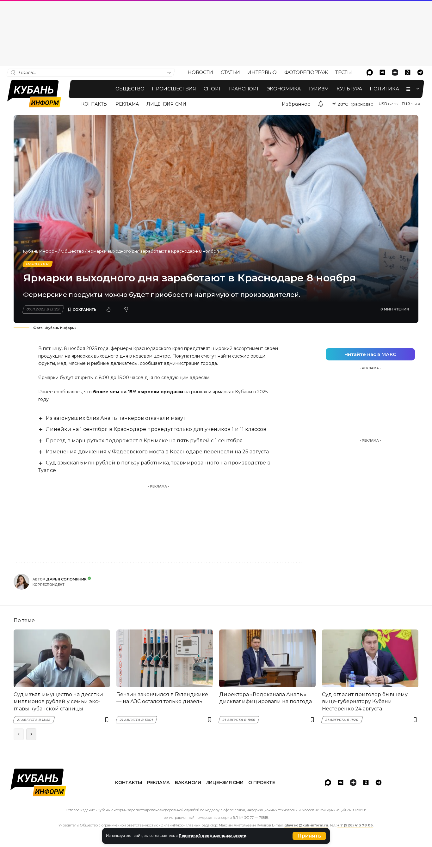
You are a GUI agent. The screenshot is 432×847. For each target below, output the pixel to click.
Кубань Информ (40, 251)
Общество (72, 251)
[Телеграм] (420, 72)
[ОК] (407, 72)
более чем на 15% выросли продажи (138, 392)
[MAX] (369, 72)
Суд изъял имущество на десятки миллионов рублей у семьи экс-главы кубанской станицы (58, 701)
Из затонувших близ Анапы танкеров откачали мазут (115, 418)
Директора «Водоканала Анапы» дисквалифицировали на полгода (265, 697)
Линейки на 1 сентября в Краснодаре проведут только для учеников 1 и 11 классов (156, 429)
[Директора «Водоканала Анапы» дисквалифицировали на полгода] (267, 658)
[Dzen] (395, 72)
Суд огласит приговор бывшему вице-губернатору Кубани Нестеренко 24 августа (365, 701)
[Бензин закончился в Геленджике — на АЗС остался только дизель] (164, 658)
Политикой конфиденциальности (212, 835)
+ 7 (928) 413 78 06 (355, 825)
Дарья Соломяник (66, 579)
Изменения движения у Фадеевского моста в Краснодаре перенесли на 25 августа (157, 452)
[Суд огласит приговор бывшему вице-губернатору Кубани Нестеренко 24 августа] (370, 658)
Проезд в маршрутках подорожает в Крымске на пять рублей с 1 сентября (144, 441)
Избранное (296, 104)
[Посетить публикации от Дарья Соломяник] (21, 582)
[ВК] (382, 72)
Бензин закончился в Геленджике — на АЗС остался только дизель (162, 697)
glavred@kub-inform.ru (306, 825)
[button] (309, 836)
